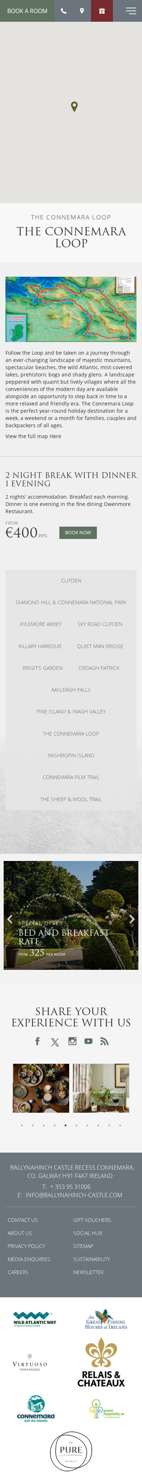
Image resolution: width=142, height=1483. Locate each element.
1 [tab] (21, 1125)
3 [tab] (43, 1125)
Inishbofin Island (71, 755)
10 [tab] (120, 1125)
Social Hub (87, 1232)
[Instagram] (72, 1041)
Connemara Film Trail (71, 777)
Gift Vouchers (92, 1219)
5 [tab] (65, 1125)
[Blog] (104, 1041)
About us (20, 1232)
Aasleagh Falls (71, 690)
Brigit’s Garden (43, 668)
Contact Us (23, 1219)
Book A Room (27, 11)
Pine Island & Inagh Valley (71, 711)
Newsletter (88, 1272)
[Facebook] (37, 1041)
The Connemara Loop (71, 733)
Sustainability (91, 1259)
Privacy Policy (26, 1246)
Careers (18, 1272)
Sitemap (83, 1246)
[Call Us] (64, 11)
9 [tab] (109, 1125)
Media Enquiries (29, 1259)
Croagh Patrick (99, 668)
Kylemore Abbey (41, 624)
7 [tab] (87, 1125)
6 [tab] (76, 1125)
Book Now (78, 532)
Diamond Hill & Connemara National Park (71, 602)
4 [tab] (54, 1125)
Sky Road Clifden (100, 624)
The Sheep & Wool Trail (71, 799)
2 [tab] (32, 1125)
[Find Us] (82, 11)
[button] (74, 107)
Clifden (71, 580)
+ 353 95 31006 (70, 1186)
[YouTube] (88, 1041)
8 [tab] (98, 1125)
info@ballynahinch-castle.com (74, 1195)
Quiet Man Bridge (100, 646)
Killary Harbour (40, 646)
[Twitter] (55, 1041)
